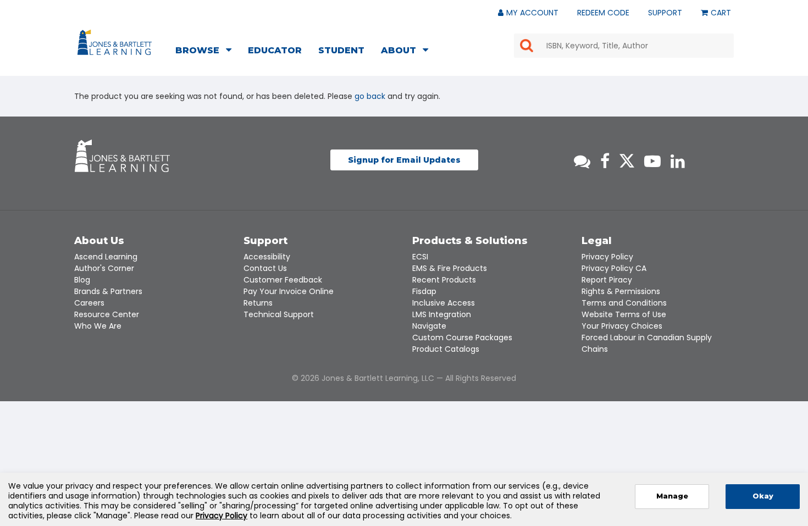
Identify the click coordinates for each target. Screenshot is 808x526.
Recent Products (444, 279)
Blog (82, 279)
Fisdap (424, 291)
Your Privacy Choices (622, 325)
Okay (762, 496)
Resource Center (106, 314)
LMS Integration (441, 314)
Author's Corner (104, 268)
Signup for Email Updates (404, 160)
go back (370, 96)
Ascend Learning (105, 256)
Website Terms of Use (624, 314)
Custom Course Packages (462, 337)
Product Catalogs (445, 349)
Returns (258, 302)
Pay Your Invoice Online (288, 291)
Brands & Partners (108, 291)
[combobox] (624, 46)
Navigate (429, 325)
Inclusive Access (443, 302)
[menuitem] (206, 51)
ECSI (420, 256)
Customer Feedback (282, 279)
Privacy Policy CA (614, 268)
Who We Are (97, 325)
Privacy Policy (607, 256)
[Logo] (116, 44)
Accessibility (266, 256)
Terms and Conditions (624, 302)
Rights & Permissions (621, 291)
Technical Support (278, 314)
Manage (672, 496)
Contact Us (265, 268)
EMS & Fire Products (449, 268)
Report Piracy (607, 279)
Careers (89, 302)
